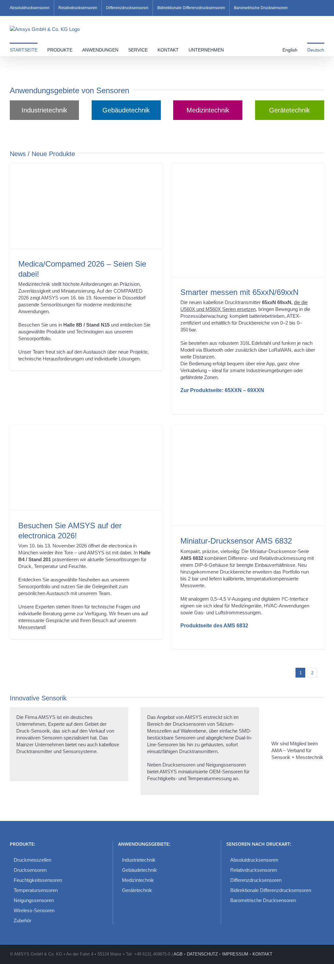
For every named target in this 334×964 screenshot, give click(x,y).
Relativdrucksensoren (253, 870)
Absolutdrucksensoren (254, 860)
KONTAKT (262, 954)
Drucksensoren (30, 870)
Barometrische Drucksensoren (263, 900)
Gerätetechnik (137, 890)
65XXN (233, 390)
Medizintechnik (138, 880)
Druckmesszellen (32, 860)
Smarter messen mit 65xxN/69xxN (239, 292)
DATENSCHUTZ (202, 954)
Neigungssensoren (34, 900)
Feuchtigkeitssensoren (38, 880)
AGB (178, 954)
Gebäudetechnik (139, 870)
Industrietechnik (139, 860)
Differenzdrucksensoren (255, 880)
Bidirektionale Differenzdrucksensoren (270, 890)
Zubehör (22, 920)
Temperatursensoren (36, 890)
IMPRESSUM (235, 954)
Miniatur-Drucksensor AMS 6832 (236, 540)
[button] (235, 49)
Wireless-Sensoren (34, 910)
